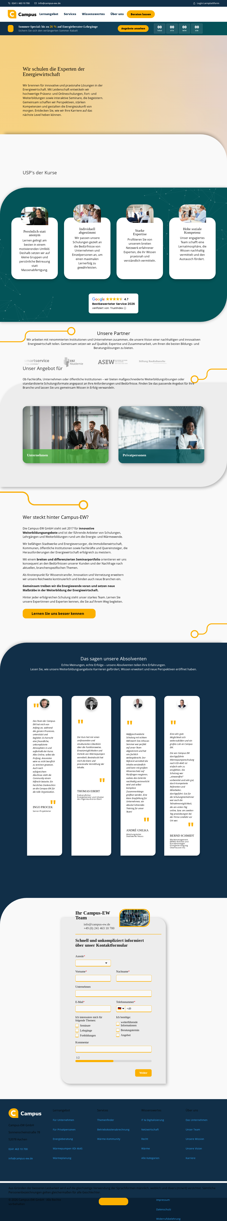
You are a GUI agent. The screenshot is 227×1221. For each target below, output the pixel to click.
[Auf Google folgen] (19, 1169)
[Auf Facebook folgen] (35, 1169)
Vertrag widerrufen (113, 1201)
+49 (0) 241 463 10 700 (99, 928)
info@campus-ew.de (97, 924)
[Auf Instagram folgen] (27, 1169)
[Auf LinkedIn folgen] (12, 1169)
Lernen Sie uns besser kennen (58, 613)
